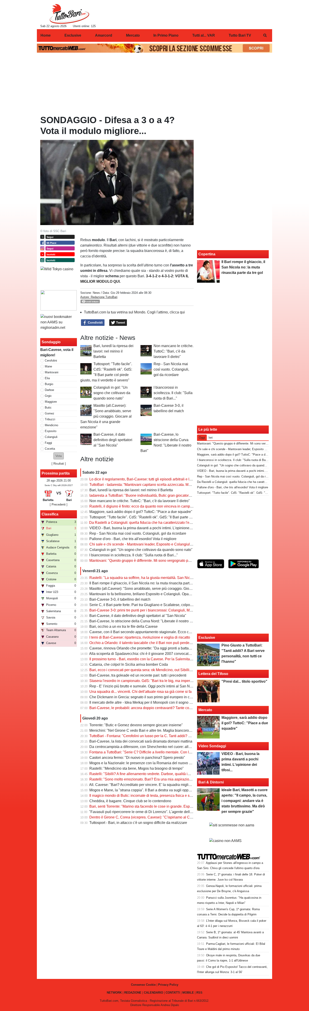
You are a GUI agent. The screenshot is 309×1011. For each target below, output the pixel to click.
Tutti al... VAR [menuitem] (203, 35)
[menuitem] (265, 35)
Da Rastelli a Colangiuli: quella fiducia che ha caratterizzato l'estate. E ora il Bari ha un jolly (162, 522)
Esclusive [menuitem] (72, 35)
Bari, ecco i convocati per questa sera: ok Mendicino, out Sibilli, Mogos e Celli (151, 670)
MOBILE (188, 992)
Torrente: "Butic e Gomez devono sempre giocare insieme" (136, 725)
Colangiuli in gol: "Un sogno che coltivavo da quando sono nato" (111, 393)
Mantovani (51, 372)
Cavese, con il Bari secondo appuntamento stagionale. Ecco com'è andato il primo (155, 632)
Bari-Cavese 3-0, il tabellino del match (119, 599)
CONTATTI (173, 992)
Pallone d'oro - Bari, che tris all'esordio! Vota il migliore (132, 539)
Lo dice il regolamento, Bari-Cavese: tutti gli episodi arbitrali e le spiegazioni (150, 479)
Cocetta (50, 448)
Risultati (58, 463)
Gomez (49, 413)
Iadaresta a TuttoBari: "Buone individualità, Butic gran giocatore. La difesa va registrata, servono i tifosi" (171, 495)
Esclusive (206, 638)
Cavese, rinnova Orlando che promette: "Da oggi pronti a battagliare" (144, 648)
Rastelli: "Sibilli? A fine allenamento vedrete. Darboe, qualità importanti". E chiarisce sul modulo (165, 774)
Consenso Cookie (143, 984)
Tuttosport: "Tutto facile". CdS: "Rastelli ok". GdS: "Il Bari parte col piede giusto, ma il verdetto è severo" (171, 517)
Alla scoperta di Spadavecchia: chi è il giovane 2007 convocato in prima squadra (153, 654)
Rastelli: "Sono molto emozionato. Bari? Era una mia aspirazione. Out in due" (151, 779)
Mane (48, 366)
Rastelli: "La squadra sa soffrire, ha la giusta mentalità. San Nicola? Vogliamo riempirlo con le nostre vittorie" (175, 578)
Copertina (206, 254)
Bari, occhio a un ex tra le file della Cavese (123, 626)
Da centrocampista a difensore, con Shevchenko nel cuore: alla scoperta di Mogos (155, 747)
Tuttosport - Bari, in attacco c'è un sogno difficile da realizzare (138, 823)
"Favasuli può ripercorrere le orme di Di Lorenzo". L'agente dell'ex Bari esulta (150, 812)
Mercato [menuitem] (133, 35)
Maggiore (51, 401)
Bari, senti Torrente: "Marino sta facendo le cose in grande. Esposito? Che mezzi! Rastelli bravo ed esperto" (175, 806)
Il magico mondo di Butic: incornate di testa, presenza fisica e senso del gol (149, 795)
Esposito (50, 431)
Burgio (49, 384)
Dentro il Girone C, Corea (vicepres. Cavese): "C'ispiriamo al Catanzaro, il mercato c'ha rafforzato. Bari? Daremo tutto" (183, 817)
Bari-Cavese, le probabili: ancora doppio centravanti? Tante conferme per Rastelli (154, 708)
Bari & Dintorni (211, 782)
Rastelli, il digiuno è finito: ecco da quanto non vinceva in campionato (144, 506)
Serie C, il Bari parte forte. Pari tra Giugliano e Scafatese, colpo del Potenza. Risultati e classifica (166, 605)
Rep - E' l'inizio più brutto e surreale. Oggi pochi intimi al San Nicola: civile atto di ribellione (161, 686)
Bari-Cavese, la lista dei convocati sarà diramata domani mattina (140, 741)
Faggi (48, 442)
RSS (199, 992)
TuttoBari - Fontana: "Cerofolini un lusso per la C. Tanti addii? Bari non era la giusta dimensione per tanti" (173, 736)
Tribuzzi (50, 419)
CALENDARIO (153, 992)
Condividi (95, 322)
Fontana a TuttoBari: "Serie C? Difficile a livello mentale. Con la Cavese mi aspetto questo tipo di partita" (172, 752)
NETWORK (114, 992)
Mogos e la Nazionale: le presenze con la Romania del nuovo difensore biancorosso (156, 763)
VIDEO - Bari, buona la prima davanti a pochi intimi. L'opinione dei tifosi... (147, 528)
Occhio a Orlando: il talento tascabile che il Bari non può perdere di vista (147, 643)
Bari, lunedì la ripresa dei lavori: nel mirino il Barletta (113, 351)
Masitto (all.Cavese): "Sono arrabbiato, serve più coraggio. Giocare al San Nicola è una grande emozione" (106, 416)
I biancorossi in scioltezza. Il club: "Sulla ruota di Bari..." (173, 393)
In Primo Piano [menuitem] (165, 35)
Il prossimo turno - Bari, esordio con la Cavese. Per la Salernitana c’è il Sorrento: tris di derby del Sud (170, 659)
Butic (48, 407)
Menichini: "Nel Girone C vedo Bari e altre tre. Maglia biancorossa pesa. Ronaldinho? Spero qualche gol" (173, 730)
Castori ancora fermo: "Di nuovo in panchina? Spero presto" (137, 757)
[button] (58, 455)
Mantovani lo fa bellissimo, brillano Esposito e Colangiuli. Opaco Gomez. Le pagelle (156, 594)
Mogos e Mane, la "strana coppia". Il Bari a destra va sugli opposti (141, 790)
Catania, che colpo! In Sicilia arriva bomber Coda (128, 664)
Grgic (48, 395)
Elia (47, 378)
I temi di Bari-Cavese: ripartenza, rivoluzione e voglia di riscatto (139, 637)
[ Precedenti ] (58, 504)
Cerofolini (51, 360)
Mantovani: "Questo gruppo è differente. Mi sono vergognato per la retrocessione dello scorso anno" (169, 560)
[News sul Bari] (69, 14)
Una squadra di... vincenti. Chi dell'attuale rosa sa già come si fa (140, 692)
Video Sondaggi (212, 746)
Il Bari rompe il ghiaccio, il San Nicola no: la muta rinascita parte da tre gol (148, 583)
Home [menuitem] (45, 35)
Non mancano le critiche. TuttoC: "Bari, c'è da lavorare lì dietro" (173, 351)
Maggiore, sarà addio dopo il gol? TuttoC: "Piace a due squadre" (140, 512)
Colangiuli (51, 437)
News (96, 292)
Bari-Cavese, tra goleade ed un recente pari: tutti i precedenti (137, 675)
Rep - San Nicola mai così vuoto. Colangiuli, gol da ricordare (171, 369)
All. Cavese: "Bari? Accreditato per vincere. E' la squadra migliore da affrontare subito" (158, 785)
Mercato (205, 710)
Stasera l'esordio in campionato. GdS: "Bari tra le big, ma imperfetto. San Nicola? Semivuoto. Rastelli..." (172, 681)
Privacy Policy (168, 984)
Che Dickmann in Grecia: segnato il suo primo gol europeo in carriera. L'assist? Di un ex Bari (163, 697)
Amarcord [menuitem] (103, 35)
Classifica (50, 514)
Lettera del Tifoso (213, 674)
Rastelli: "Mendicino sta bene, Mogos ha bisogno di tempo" (136, 768)
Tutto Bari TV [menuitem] (240, 35)
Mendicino (51, 425)
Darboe (49, 390)
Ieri (211, 437)
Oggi (202, 437)
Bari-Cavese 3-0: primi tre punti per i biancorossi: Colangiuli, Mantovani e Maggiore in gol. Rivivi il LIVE (171, 610)
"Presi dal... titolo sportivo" (244, 681)
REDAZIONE (132, 992)
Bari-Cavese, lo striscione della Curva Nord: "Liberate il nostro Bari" (143, 621)
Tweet (120, 322)
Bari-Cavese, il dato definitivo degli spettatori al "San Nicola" (112, 440)
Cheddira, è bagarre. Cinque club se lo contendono (130, 801)
